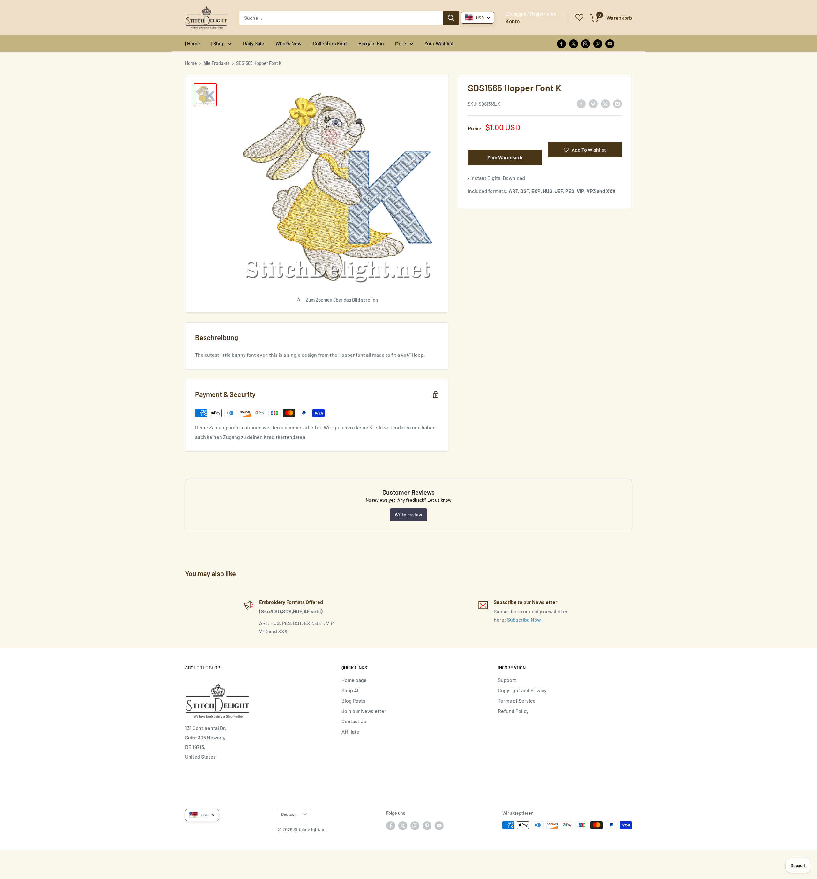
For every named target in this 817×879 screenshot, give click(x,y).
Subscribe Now (524, 619)
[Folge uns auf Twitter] (573, 43)
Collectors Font (330, 43)
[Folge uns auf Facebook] (561, 43)
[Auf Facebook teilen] (581, 103)
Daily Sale (253, 43)
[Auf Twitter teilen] (605, 103)
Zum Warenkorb (504, 157)
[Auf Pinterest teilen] (593, 103)
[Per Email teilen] (617, 103)
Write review (408, 514)
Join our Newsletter (363, 711)
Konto (513, 21)
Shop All (350, 690)
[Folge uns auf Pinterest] (597, 43)
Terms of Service (517, 701)
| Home (192, 43)
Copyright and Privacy (522, 690)
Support (507, 680)
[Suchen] (451, 18)
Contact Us (353, 721)
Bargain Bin (371, 43)
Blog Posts (353, 701)
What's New (288, 43)
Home (191, 63)
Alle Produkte (216, 63)
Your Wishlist (439, 43)
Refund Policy (513, 711)
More (400, 43)
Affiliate (350, 732)
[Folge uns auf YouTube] (609, 43)
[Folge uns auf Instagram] (585, 43)
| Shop (218, 43)
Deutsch (288, 814)
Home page (354, 680)
